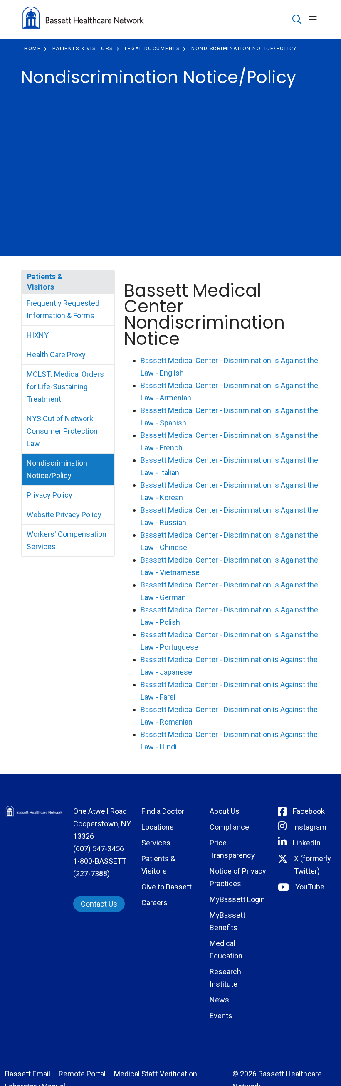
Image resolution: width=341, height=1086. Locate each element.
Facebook (309, 811)
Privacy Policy (49, 495)
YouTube (309, 886)
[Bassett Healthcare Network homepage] (83, 19)
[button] (314, 20)
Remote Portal (82, 1073)
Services (155, 842)
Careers (154, 902)
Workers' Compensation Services (66, 540)
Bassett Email (27, 1073)
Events (221, 1015)
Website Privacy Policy (64, 514)
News (219, 999)
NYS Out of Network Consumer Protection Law (62, 431)
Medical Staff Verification (155, 1073)
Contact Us (99, 903)
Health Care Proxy (56, 354)
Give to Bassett (166, 886)
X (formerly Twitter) (312, 864)
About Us (225, 811)
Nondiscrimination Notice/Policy (57, 469)
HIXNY (38, 335)
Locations (157, 827)
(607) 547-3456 (98, 848)
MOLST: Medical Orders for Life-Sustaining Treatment (65, 386)
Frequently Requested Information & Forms (63, 309)
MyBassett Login (237, 899)
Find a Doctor (162, 811)
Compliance (229, 827)
